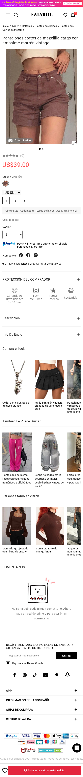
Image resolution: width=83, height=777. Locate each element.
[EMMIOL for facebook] (14, 675)
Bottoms (27, 26)
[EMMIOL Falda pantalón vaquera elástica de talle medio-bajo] (49, 379)
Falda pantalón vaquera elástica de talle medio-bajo (49, 405)
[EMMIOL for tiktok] (34, 675)
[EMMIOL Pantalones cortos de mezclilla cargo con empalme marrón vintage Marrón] (5, 185)
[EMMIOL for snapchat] (67, 674)
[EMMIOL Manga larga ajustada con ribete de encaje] (16, 526)
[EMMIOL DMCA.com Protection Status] (50, 753)
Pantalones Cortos (46, 26)
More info (37, 246)
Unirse (66, 655)
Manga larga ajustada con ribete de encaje (15, 550)
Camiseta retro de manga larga (46, 550)
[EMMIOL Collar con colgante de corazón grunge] (17, 379)
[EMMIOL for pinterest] (56, 675)
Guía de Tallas (10, 219)
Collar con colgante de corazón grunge (15, 404)
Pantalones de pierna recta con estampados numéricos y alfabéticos (16, 478)
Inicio (5, 26)
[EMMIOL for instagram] (25, 675)
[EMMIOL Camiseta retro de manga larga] (50, 526)
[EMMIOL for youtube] (45, 675)
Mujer (15, 26)
